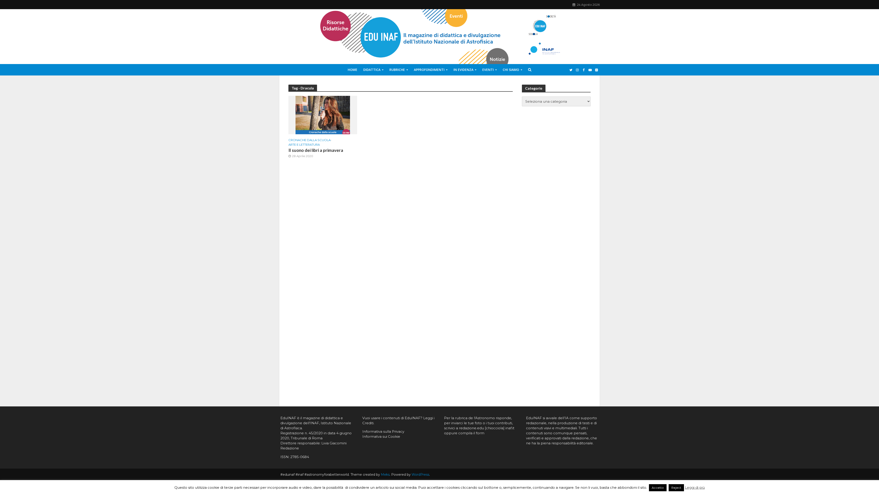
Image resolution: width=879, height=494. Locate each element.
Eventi (488, 69)
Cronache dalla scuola (309, 140)
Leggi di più (695, 487)
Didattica (371, 69)
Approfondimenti (429, 69)
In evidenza (463, 69)
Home (352, 69)
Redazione (289, 448)
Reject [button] (676, 487)
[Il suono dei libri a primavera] (323, 115)
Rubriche (397, 69)
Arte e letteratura (304, 144)
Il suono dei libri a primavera (315, 150)
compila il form (471, 433)
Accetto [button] (658, 487)
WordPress (420, 475)
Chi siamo (511, 69)
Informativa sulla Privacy (383, 431)
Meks (385, 475)
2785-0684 (299, 457)
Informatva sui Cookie (381, 436)
